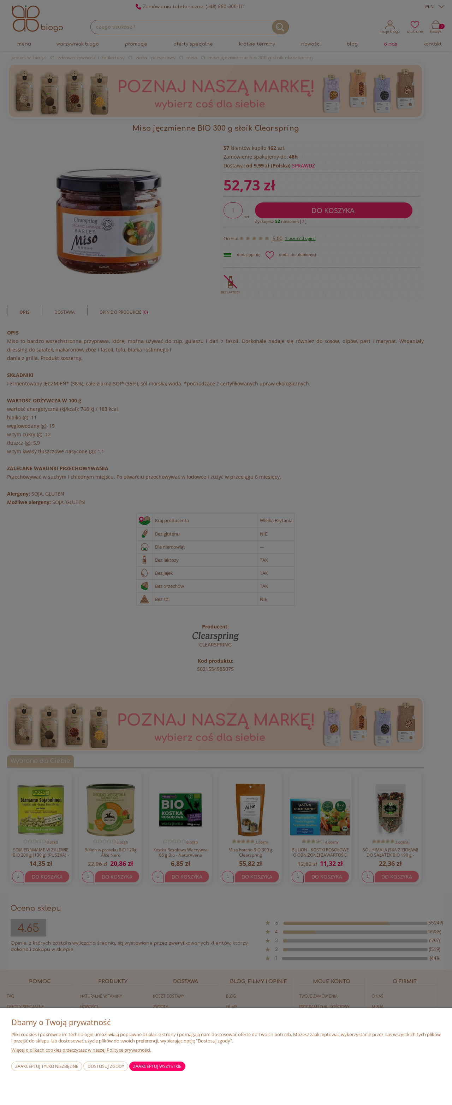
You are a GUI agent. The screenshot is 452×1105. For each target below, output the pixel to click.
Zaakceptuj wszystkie (157, 1066)
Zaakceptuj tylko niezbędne (46, 1066)
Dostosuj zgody (106, 1066)
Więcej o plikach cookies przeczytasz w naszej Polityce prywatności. (81, 1050)
